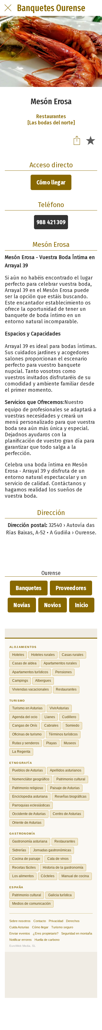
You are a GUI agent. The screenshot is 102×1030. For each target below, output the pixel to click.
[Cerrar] (8, 8)
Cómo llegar (51, 182)
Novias (22, 605)
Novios (52, 605)
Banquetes (29, 588)
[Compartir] (77, 140)
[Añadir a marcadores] (90, 140)
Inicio (81, 605)
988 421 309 (51, 222)
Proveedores (71, 588)
